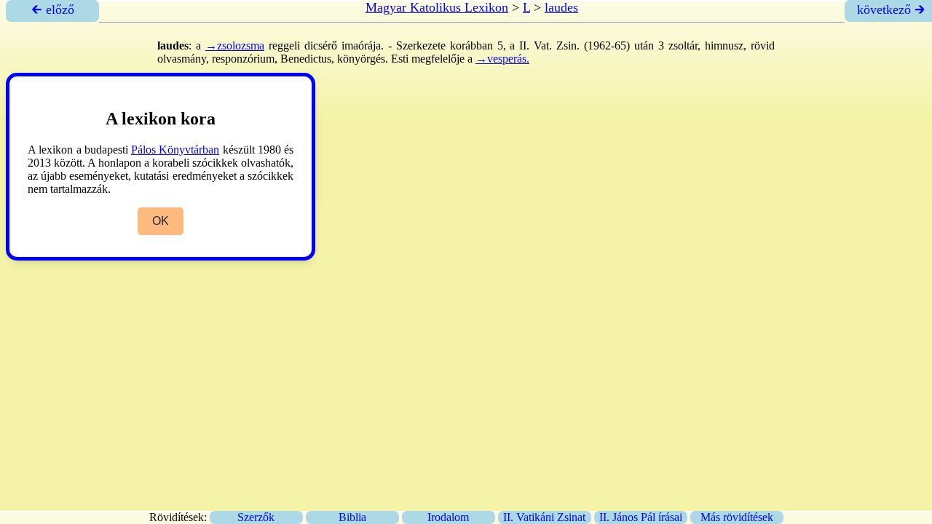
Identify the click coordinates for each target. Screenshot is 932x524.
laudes (561, 7)
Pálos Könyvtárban (175, 149)
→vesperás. (502, 58)
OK (160, 221)
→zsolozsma (234, 45)
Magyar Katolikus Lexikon (437, 7)
